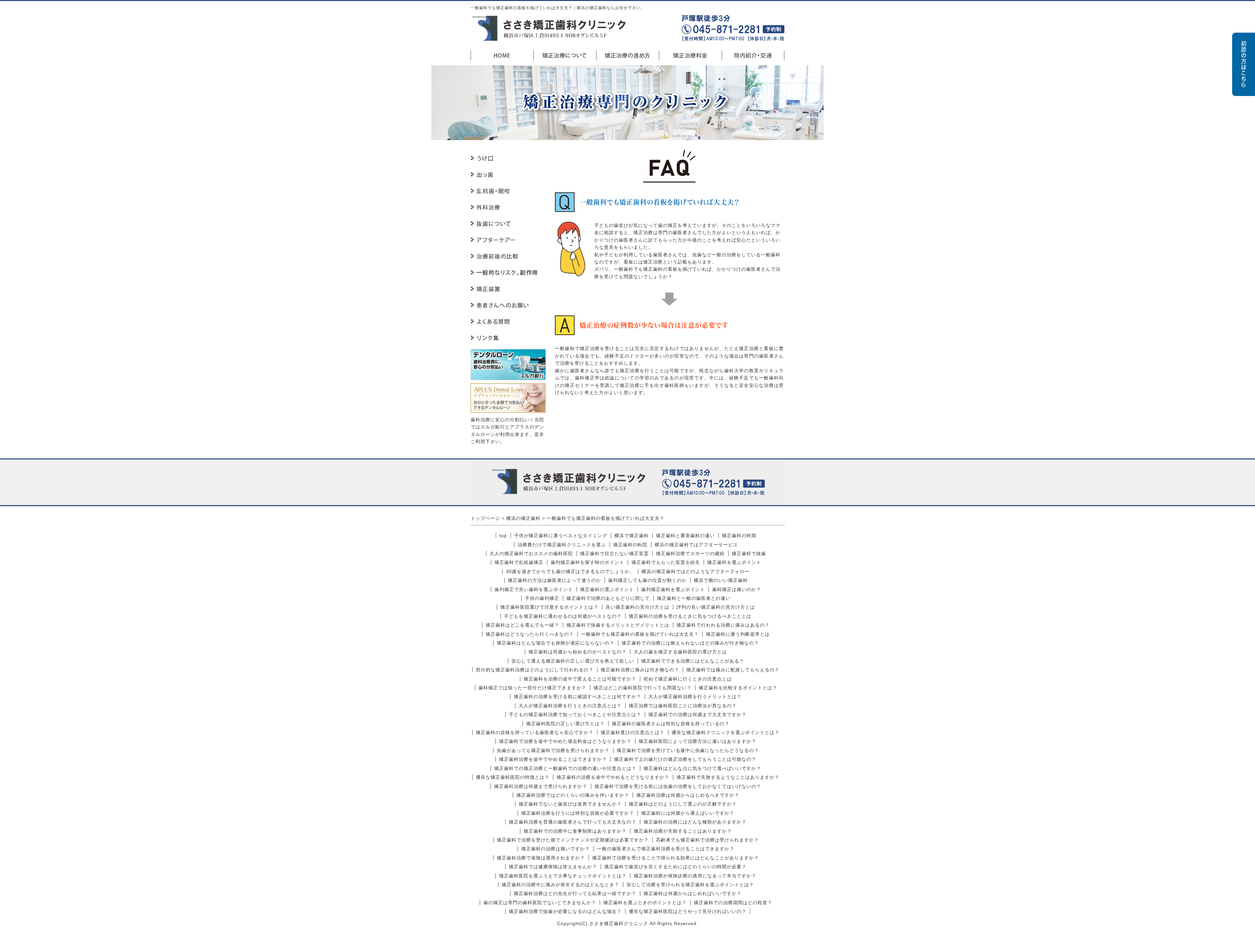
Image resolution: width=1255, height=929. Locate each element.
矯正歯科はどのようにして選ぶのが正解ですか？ (683, 804)
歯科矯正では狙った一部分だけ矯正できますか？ (532, 687)
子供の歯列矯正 (542, 598)
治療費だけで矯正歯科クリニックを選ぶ (562, 544)
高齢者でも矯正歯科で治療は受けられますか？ (707, 839)
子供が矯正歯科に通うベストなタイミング (560, 535)
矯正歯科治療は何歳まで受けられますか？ (540, 786)
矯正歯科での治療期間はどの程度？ (733, 902)
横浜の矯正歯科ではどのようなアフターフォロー (695, 571)
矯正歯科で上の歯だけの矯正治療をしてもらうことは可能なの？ (685, 759)
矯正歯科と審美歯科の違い (685, 535)
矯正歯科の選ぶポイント (607, 589)
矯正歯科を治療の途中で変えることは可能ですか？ (580, 678)
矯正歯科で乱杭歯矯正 (519, 562)
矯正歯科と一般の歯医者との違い (693, 598)
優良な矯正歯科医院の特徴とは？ (512, 777)
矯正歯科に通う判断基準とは (738, 634)
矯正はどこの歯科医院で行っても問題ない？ (643, 687)
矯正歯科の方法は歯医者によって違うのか (554, 580)
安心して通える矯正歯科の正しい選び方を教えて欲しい (572, 661)
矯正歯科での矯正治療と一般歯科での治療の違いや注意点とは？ (565, 768)
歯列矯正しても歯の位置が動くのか (647, 580)
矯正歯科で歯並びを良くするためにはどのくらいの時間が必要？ (675, 866)
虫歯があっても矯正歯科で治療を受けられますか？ (553, 750)
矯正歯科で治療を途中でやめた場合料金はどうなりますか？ (565, 741)
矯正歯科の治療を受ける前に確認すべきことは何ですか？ (577, 696)
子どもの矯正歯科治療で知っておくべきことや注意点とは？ (575, 714)
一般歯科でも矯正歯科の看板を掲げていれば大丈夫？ (640, 634)
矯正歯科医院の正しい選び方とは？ (565, 723)
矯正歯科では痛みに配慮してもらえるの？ (732, 669)
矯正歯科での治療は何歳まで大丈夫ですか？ (697, 714)
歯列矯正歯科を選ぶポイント (673, 589)
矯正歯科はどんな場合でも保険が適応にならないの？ (555, 643)
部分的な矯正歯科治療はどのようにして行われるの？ (535, 669)
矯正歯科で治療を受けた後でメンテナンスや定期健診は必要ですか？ (573, 839)
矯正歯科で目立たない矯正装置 (614, 553)
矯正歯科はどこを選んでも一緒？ (522, 625)
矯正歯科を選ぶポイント (734, 562)
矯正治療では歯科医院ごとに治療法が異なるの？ (683, 705)
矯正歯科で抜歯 (749, 553)
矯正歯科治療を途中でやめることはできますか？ (553, 759)
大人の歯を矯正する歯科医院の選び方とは (680, 651)
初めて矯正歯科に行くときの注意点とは (688, 678)
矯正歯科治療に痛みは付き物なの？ (640, 669)
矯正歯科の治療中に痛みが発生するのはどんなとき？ (560, 884)
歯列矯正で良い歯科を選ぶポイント (533, 589)
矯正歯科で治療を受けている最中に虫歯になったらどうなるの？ (688, 750)
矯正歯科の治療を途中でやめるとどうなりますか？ (613, 777)
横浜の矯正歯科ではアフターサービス (696, 544)
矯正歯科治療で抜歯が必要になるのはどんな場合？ (565, 911)
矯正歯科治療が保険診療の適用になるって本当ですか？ (695, 875)
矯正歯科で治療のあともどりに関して (608, 598)
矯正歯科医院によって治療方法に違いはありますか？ (697, 741)
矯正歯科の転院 (630, 544)
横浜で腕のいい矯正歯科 (721, 580)
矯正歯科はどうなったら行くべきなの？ (530, 634)
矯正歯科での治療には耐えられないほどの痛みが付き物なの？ (690, 643)
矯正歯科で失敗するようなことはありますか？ (728, 777)
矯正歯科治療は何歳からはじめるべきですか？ (687, 795)
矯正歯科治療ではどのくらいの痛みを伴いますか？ (572, 795)
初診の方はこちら (1244, 64)
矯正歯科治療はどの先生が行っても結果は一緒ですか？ (575, 893)
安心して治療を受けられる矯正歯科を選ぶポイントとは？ (690, 884)
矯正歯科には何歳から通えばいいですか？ (687, 813)
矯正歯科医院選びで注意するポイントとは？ (549, 607)
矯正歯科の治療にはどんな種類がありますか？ (695, 822)
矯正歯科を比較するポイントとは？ (738, 687)
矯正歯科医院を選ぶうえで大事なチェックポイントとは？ (563, 875)
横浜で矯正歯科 (631, 535)
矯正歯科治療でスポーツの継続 (690, 553)
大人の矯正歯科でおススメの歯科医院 (531, 553)
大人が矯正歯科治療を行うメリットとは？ (695, 696)
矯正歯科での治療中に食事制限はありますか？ (575, 831)
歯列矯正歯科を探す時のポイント (587, 562)
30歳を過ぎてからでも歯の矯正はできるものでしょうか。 (570, 571)
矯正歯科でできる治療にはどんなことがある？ (692, 661)
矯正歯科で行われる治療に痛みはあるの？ (723, 625)
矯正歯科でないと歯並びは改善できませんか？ (570, 804)
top (503, 535)
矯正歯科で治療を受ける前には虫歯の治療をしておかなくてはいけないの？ (677, 786)
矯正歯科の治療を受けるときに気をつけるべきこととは (690, 616)
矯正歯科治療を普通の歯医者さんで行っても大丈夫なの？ (572, 822)
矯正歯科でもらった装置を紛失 (665, 562)
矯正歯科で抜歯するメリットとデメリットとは (617, 625)
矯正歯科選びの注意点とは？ (632, 732)
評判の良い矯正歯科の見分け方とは (716, 607)
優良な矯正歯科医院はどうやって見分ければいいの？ (687, 911)
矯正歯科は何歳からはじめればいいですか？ (693, 893)
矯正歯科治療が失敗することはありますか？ (683, 831)
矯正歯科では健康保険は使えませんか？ (553, 866)
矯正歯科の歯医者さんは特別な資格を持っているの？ (670, 723)
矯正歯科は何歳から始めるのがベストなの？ (577, 651)
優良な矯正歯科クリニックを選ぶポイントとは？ (725, 732)
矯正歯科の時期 (739, 535)
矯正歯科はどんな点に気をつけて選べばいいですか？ (702, 768)
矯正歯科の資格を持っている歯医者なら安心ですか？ (535, 732)
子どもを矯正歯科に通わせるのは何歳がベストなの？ (563, 616)
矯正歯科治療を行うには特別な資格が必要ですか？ (577, 813)
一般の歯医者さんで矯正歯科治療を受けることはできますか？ (665, 848)
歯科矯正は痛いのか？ (736, 589)
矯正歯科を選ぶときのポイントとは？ (645, 902)
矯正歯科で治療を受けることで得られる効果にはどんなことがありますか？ (675, 857)
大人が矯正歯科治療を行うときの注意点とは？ (570, 705)
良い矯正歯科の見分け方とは (637, 607)
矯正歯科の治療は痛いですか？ (555, 848)
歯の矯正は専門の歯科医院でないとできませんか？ (539, 902)
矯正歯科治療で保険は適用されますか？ (541, 857)
